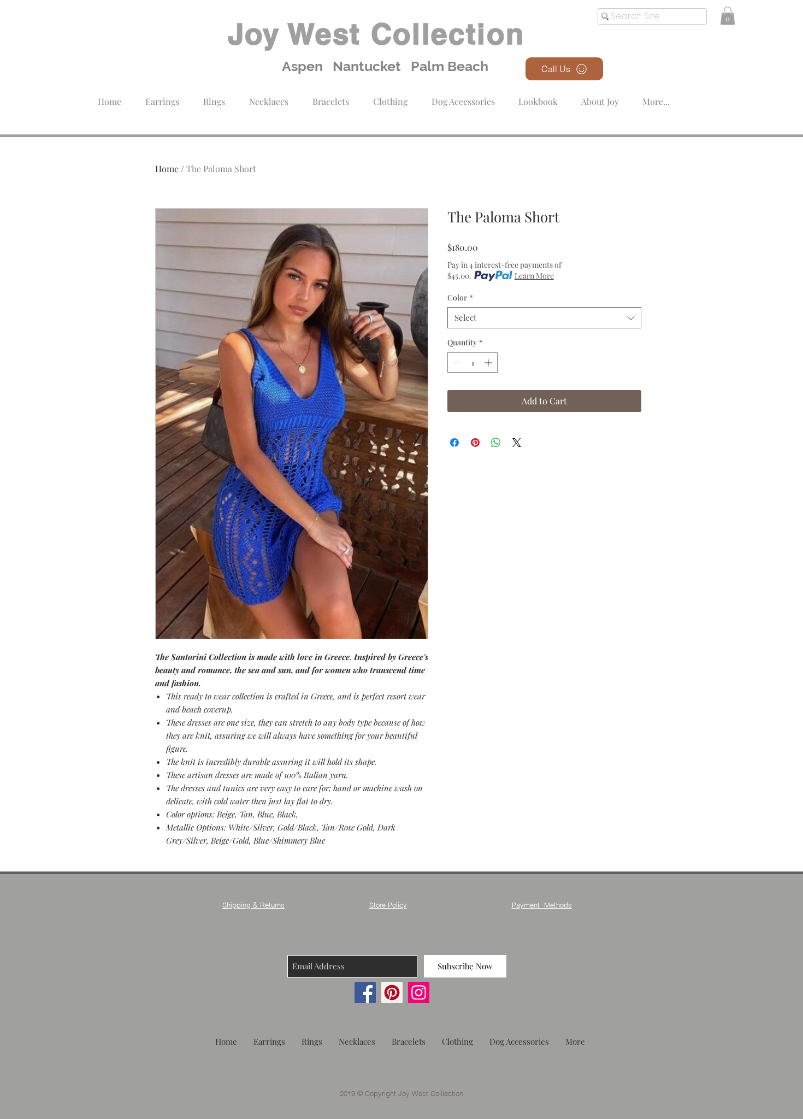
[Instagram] (418, 992)
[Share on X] (516, 442)
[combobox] (544, 317)
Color (460, 297)
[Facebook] (365, 992)
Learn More (534, 275)
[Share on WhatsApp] (496, 442)
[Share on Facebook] (454, 442)
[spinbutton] (472, 362)
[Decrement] (456, 362)
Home (167, 168)
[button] (390, 96)
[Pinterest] (392, 992)
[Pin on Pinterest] (475, 442)
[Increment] (489, 362)
